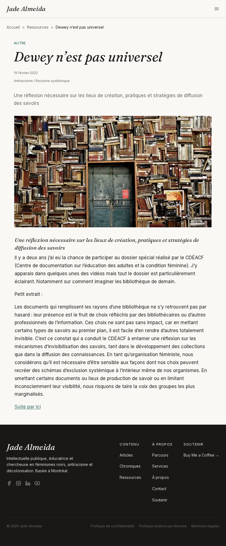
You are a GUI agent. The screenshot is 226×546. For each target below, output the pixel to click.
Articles (126, 455)
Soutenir (159, 500)
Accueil (13, 27)
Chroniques (130, 466)
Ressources (38, 27)
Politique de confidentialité (112, 526)
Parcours (160, 455)
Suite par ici (28, 407)
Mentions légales (205, 526)
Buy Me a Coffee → (201, 455)
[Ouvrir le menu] (217, 9)
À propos (160, 477)
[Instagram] (18, 483)
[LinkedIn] (27, 483)
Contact (159, 488)
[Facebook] (9, 483)
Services (160, 466)
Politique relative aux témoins (163, 526)
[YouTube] (37, 483)
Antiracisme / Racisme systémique (42, 81)
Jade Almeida (26, 9)
